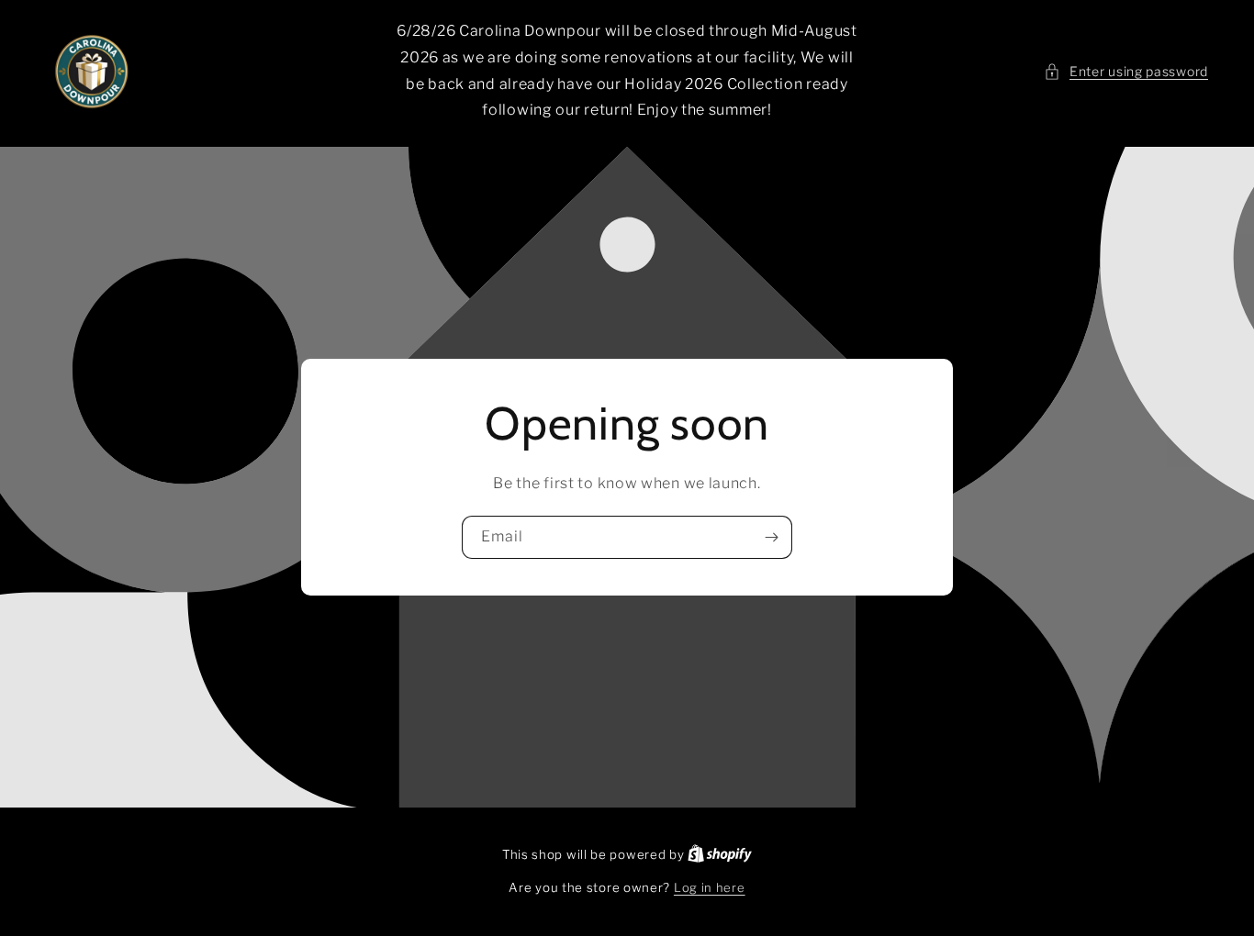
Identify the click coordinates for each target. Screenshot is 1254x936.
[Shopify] (720, 854)
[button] (1126, 71)
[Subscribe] (771, 537)
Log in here (709, 887)
